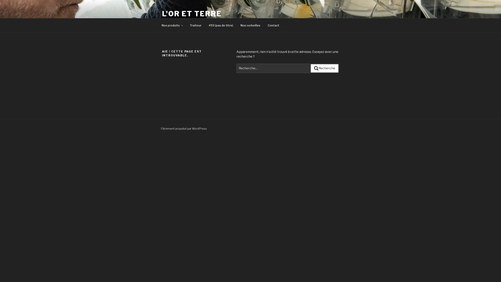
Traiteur (195, 25)
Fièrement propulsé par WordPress (184, 128)
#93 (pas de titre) (221, 25)
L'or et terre (192, 13)
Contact (273, 25)
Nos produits (171, 25)
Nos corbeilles (250, 25)
